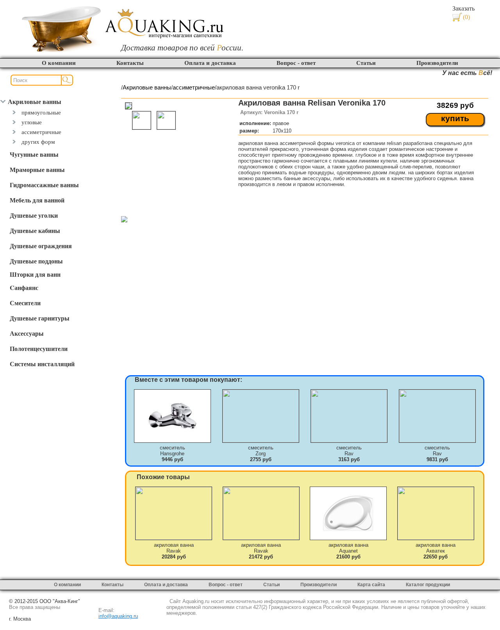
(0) (466, 17)
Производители (437, 63)
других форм (38, 141)
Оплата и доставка (210, 63)
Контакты (130, 63)
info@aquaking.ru (118, 616)
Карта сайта (371, 584)
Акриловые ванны (147, 87)
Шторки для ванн (35, 274)
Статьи (366, 63)
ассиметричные (41, 132)
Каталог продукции (428, 584)
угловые (31, 122)
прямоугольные (41, 112)
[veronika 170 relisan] (124, 220)
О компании (59, 63)
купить (455, 118)
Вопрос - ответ (296, 63)
